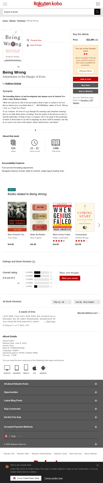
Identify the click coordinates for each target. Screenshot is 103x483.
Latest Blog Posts (13, 400)
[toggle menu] (5, 4)
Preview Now (35, 40)
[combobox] (62, 302)
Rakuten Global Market (41, 454)
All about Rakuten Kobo (16, 384)
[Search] (97, 12)
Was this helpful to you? (87, 313)
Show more (49, 321)
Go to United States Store (28, 478)
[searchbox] (51, 12)
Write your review (70, 278)
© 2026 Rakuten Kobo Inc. (15, 444)
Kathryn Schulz (13, 83)
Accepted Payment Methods (18, 427)
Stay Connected (12, 409)
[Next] (99, 225)
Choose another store (54, 478)
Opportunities (11, 392)
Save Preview (36, 45)
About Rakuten (90, 454)
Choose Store (85, 71)
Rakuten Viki (9, 454)
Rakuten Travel (60, 454)
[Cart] (97, 4)
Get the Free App (12, 417)
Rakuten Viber (23, 454)
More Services (76, 454)
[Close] (97, 465)
